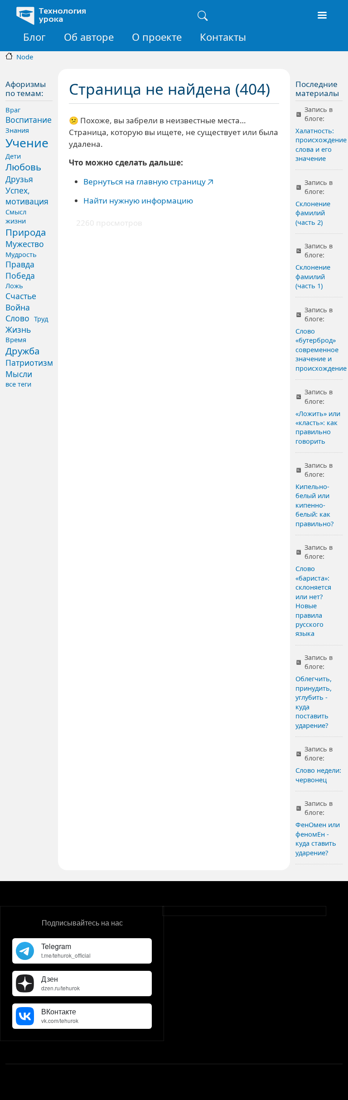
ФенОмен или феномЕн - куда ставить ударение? (317, 838)
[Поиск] (202, 16)
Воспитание (28, 119)
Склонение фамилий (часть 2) (312, 213)
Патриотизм (29, 362)
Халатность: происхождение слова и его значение (321, 144)
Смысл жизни (15, 216)
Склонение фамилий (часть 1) (312, 276)
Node (24, 56)
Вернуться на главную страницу (144, 181)
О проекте (157, 37)
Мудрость (21, 254)
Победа (20, 275)
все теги (18, 383)
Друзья (19, 179)
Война (17, 307)
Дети (13, 155)
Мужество (24, 243)
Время (15, 339)
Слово (17, 318)
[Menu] (322, 16)
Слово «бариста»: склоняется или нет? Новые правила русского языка (313, 601)
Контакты (223, 37)
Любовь (23, 166)
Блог (34, 37)
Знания (17, 130)
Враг (12, 109)
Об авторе (89, 37)
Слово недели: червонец (318, 775)
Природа (25, 232)
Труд (41, 318)
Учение (26, 143)
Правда (19, 264)
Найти (95, 200)
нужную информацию (150, 200)
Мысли (18, 373)
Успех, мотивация (26, 196)
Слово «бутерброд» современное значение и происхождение (321, 349)
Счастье (20, 296)
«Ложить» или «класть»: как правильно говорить (317, 427)
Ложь (14, 285)
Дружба (22, 350)
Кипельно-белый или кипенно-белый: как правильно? (314, 505)
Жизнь (18, 329)
